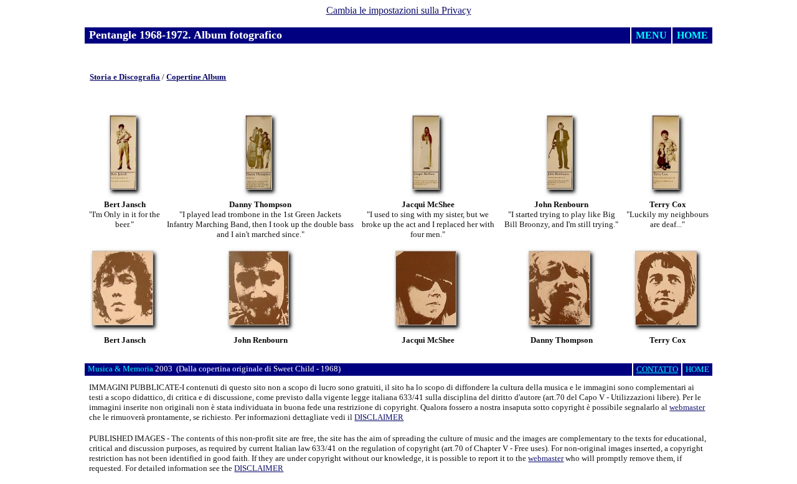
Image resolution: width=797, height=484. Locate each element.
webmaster (687, 407)
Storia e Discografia (125, 76)
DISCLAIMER (378, 417)
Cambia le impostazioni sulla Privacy (398, 10)
